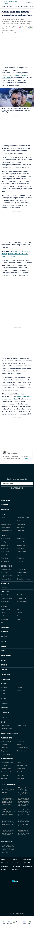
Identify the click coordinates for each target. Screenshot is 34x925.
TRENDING (4, 632)
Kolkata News (5, 551)
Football (19, 687)
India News (24, 6)
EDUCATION (5, 591)
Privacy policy (5, 863)
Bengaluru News (5, 538)
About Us (3, 859)
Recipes (19, 616)
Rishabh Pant (21, 527)
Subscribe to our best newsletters (17, 479)
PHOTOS (3, 641)
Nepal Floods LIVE (6, 741)
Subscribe (29, 2)
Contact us (15, 859)
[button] (2, 2)
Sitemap (3, 869)
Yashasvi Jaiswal (5, 527)
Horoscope (4, 587)
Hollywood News (22, 569)
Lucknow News (21, 551)
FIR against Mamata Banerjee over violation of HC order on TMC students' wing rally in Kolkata (24, 791)
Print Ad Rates (16, 866)
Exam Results (5, 601)
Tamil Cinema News (22, 572)
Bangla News (21, 772)
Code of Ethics (27, 866)
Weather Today (16, 863)
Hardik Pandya (21, 524)
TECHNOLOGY (5, 679)
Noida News (20, 555)
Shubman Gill (21, 521)
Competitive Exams (6, 598)
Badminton (4, 687)
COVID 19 (4, 717)
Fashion (3, 612)
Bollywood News (6, 569)
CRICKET (3, 514)
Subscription (4, 866)
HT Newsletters (27, 863)
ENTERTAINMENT (6, 566)
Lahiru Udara (20, 530)
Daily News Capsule (7, 483)
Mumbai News (5, 555)
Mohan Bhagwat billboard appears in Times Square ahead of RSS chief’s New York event (24, 812)
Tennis (19, 690)
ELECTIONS (4, 708)
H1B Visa (19, 744)
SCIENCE (3, 660)
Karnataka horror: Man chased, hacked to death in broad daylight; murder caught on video (8, 801)
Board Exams (21, 595)
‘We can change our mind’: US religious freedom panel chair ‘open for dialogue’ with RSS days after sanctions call (24, 801)
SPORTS (3, 684)
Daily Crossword (22, 725)
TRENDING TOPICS (7, 759)
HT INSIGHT (4, 703)
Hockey (3, 690)
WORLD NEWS (5, 505)
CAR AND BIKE (5, 674)
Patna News (4, 558)
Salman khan (4, 747)
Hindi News (20, 775)
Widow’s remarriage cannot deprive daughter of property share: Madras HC (8, 832)
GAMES (3, 722)
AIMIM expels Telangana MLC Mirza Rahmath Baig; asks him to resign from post (8, 812)
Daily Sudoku (5, 725)
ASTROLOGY (5, 584)
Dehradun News (22, 542)
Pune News (20, 558)
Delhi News (4, 545)
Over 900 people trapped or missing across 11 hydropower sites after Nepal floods (24, 823)
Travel (18, 619)
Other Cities (20, 561)
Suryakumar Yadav (22, 747)
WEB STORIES (5, 627)
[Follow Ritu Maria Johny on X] (16, 31)
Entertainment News (7, 772)
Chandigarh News (6, 542)
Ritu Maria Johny (8, 30)
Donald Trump (21, 741)
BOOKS (3, 698)
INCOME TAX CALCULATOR (9, 733)
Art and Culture (5, 609)
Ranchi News (5, 561)
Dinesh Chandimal (6, 530)
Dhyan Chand (21, 751)
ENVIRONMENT (6, 655)
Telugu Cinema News (7, 576)
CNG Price (4, 744)
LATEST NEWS (5, 500)
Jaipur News (20, 548)
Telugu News (4, 775)
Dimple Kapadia (5, 751)
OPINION (4, 665)
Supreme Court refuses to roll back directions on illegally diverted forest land (8, 822)
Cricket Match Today (23, 517)
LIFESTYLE (4, 606)
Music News (4, 572)
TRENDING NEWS (6, 738)
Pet (2, 622)
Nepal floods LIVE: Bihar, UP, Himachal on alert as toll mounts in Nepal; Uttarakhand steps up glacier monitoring (8, 848)
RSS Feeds (15, 869)
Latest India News (8, 785)
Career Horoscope (6, 754)
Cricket (17, 6)
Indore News (4, 548)
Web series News (6, 579)
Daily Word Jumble (6, 728)
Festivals (19, 612)
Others (3, 693)
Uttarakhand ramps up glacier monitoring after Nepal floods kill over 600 (8, 790)
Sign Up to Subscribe (17, 488)
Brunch (19, 609)
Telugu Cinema (21, 768)
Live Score (4, 521)
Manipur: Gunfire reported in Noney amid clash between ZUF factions (24, 832)
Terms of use (27, 859)
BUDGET (3, 651)
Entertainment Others (23, 579)
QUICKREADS (5, 712)
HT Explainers (21, 778)
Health (3, 616)
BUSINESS (4, 636)
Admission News (6, 595)
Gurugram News (22, 545)
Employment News (22, 598)
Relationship (4, 619)
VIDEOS (3, 646)
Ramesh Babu (14, 32)
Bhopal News (21, 538)
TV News (19, 576)
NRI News (4, 778)
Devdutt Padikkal (6, 524)
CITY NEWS (4, 535)
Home (3, 6)
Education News (22, 601)
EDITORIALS (4, 669)
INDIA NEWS (5, 509)
